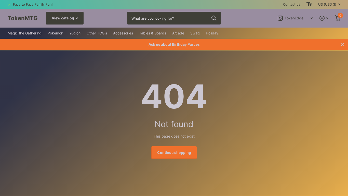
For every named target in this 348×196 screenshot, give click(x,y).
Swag (195, 33)
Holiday (212, 33)
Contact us (291, 4)
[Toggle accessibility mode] (309, 4)
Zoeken (214, 18)
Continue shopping (174, 152)
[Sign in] (324, 18)
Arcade (178, 33)
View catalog (63, 18)
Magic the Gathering (25, 33)
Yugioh (75, 33)
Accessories (123, 33)
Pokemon (55, 33)
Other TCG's (97, 33)
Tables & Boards (152, 33)
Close (342, 44)
